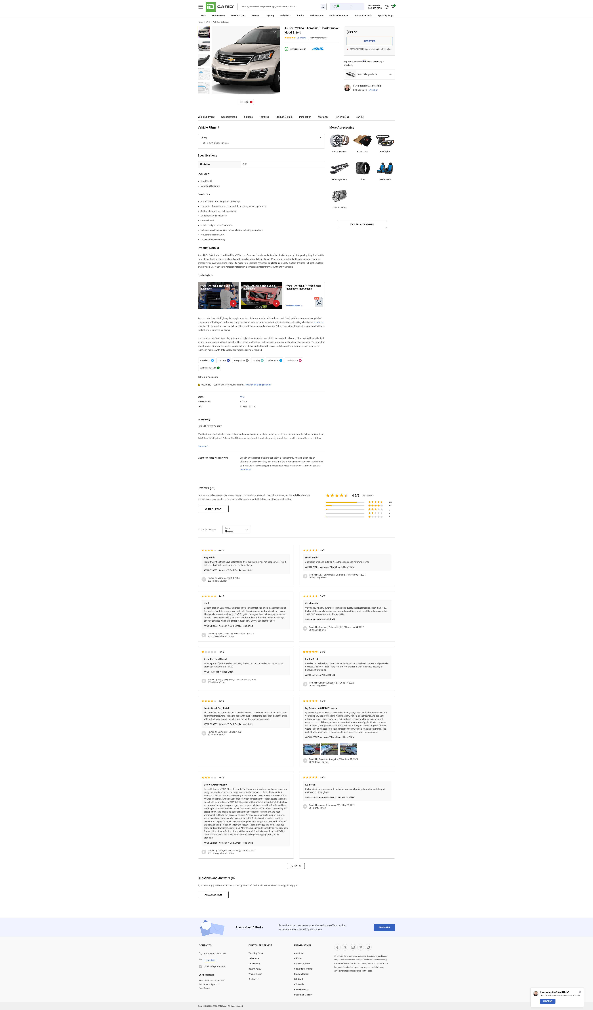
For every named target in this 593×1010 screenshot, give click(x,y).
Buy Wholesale (301, 989)
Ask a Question (213, 895)
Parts (203, 15)
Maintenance (316, 15)
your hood (318, 322)
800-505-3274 (375, 8)
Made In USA (294, 360)
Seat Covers (385, 179)
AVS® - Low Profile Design (204, 74)
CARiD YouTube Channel (353, 947)
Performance (218, 15)
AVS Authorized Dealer (209, 368)
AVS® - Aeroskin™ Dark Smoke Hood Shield (204, 32)
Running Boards (339, 179)
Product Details (284, 116)
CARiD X (345, 947)
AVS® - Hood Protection (204, 88)
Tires (362, 179)
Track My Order (255, 953)
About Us (298, 953)
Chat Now (547, 1001)
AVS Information (274, 360)
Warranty (323, 116)
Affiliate (297, 958)
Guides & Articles (302, 963)
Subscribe (384, 927)
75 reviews (301, 38)
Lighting (270, 15)
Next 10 (297, 866)
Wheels (234, 15)
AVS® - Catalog (258, 360)
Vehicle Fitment (206, 116)
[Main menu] (200, 7)
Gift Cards (299, 979)
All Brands (299, 984)
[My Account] (387, 7)
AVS (208, 22)
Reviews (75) (342, 116)
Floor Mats (362, 151)
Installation (305, 116)
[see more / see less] (204, 446)
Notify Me (369, 41)
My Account (254, 963)
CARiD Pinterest (360, 947)
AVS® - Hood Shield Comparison (241, 360)
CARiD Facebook (337, 947)
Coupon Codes (301, 974)
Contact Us (253, 979)
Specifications (229, 116)
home (200, 22)
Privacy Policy (255, 974)
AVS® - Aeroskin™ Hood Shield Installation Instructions (303, 287)
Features (264, 116)
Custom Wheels (339, 151)
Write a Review (213, 509)
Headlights (385, 151)
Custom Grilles (340, 207)
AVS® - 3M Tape (223, 360)
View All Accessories (362, 224)
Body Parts (285, 15)
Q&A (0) (360, 116)
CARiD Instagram (368, 947)
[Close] (580, 992)
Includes (248, 116)
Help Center (254, 958)
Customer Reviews (303, 969)
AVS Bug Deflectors (221, 22)
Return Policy (254, 969)
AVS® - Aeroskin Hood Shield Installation (246, 102)
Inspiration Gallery (303, 994)
